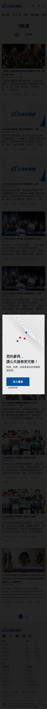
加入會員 (18, 381)
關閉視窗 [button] (14, 387)
